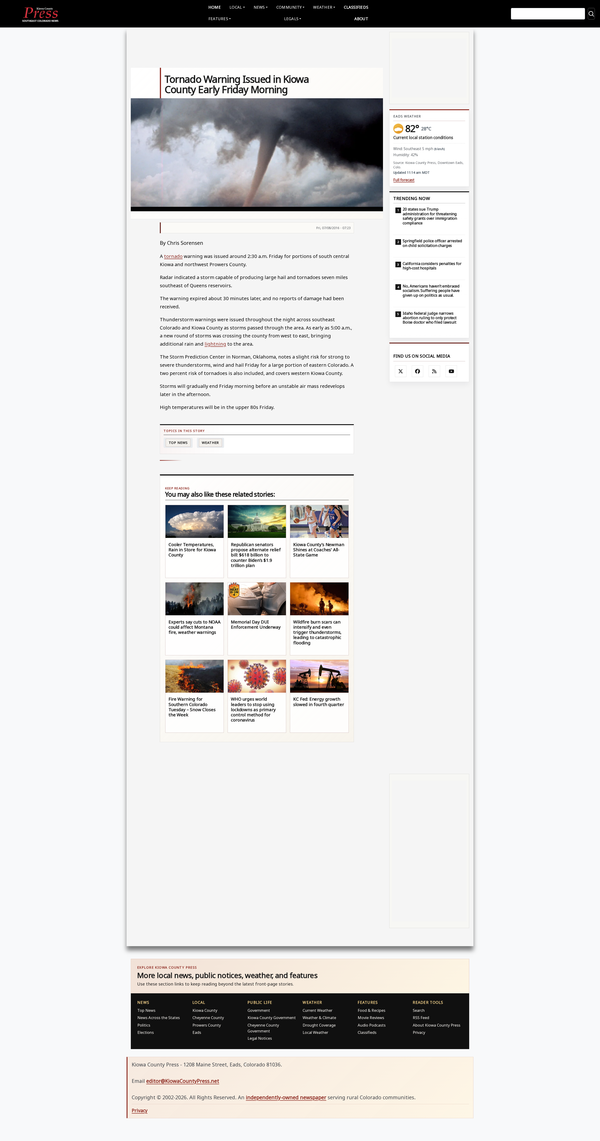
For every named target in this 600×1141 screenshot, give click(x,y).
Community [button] (289, 7)
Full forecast (403, 180)
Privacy (419, 1032)
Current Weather (317, 1010)
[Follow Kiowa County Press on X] (401, 371)
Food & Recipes (371, 1010)
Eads (196, 1032)
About (361, 18)
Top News (178, 442)
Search (419, 1010)
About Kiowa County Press (436, 1025)
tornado (173, 256)
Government (259, 1010)
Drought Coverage (319, 1025)
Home (214, 7)
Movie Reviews (371, 1017)
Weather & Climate (319, 1017)
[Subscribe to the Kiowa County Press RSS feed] (434, 371)
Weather (210, 442)
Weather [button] (322, 7)
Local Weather (315, 1032)
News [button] (259, 7)
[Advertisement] (429, 577)
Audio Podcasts (372, 1025)
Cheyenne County (208, 1017)
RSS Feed (421, 1017)
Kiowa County (204, 1010)
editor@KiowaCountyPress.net (182, 1080)
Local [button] (235, 7)
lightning (215, 343)
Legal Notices (260, 1038)
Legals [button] (291, 18)
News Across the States (158, 1017)
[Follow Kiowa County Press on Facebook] (418, 371)
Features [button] (218, 18)
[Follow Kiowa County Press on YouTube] (451, 371)
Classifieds (356, 7)
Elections (145, 1032)
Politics (143, 1025)
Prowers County (206, 1025)
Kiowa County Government (272, 1017)
